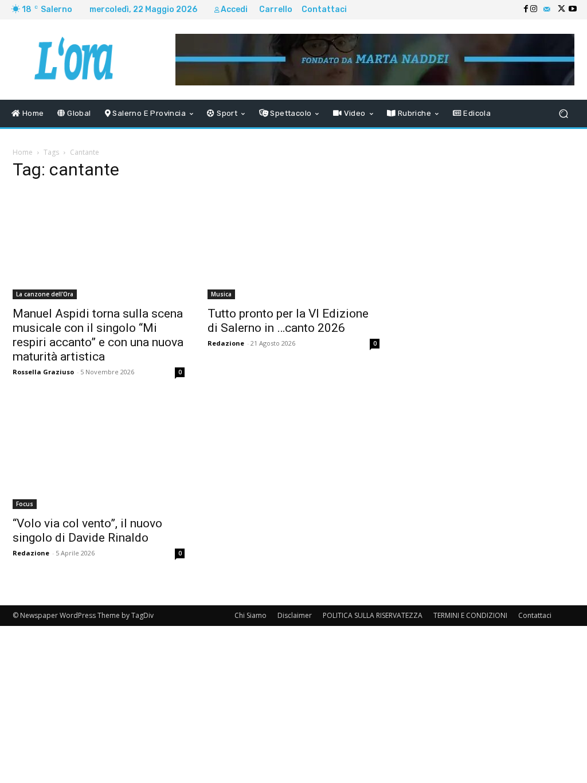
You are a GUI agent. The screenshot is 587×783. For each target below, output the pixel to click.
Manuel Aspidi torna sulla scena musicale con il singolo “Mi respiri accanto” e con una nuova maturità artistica (98, 335)
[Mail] (546, 9)
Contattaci (534, 615)
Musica (221, 294)
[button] (563, 113)
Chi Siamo (250, 615)
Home (23, 152)
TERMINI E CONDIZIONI (470, 615)
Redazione (226, 343)
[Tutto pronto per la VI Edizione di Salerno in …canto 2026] (293, 245)
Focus (24, 504)
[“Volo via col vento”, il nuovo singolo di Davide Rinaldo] (99, 455)
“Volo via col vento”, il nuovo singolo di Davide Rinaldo (87, 530)
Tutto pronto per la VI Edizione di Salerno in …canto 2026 (288, 321)
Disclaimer (294, 615)
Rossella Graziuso (43, 371)
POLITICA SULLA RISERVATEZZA (372, 615)
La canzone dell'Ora (44, 294)
